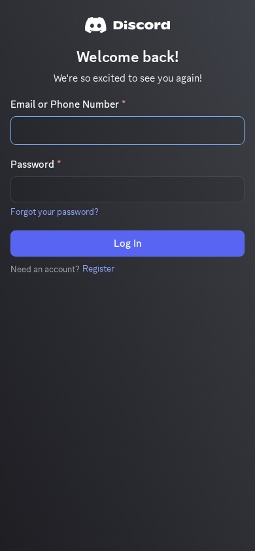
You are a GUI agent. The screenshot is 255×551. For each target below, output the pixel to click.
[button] (54, 211)
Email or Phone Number (68, 104)
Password (35, 164)
